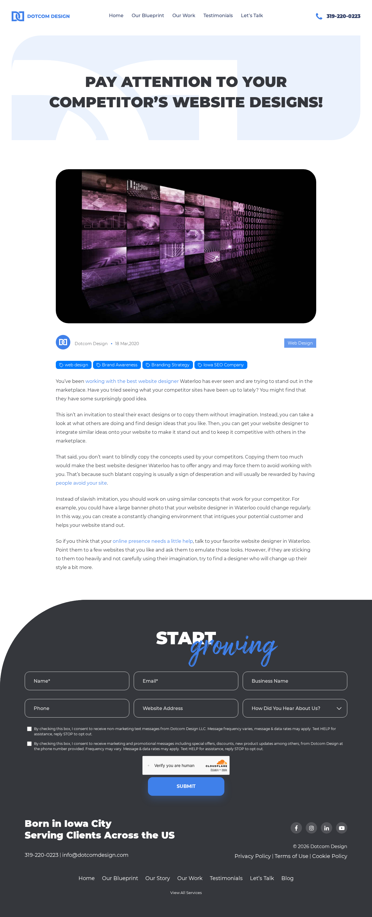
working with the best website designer (132, 381)
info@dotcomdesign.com (95, 855)
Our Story (157, 878)
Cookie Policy (329, 856)
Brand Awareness (119, 364)
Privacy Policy (253, 856)
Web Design (300, 343)
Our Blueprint (148, 15)
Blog (287, 878)
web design (76, 364)
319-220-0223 (41, 855)
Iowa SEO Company (223, 364)
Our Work (183, 15)
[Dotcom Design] (18, 16)
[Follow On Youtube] (341, 828)
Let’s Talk (252, 15)
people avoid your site (81, 483)
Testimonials (218, 15)
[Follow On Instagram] (311, 828)
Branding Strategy (170, 364)
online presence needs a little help (153, 541)
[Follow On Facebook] (296, 828)
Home (116, 15)
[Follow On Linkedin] (326, 828)
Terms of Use (291, 856)
